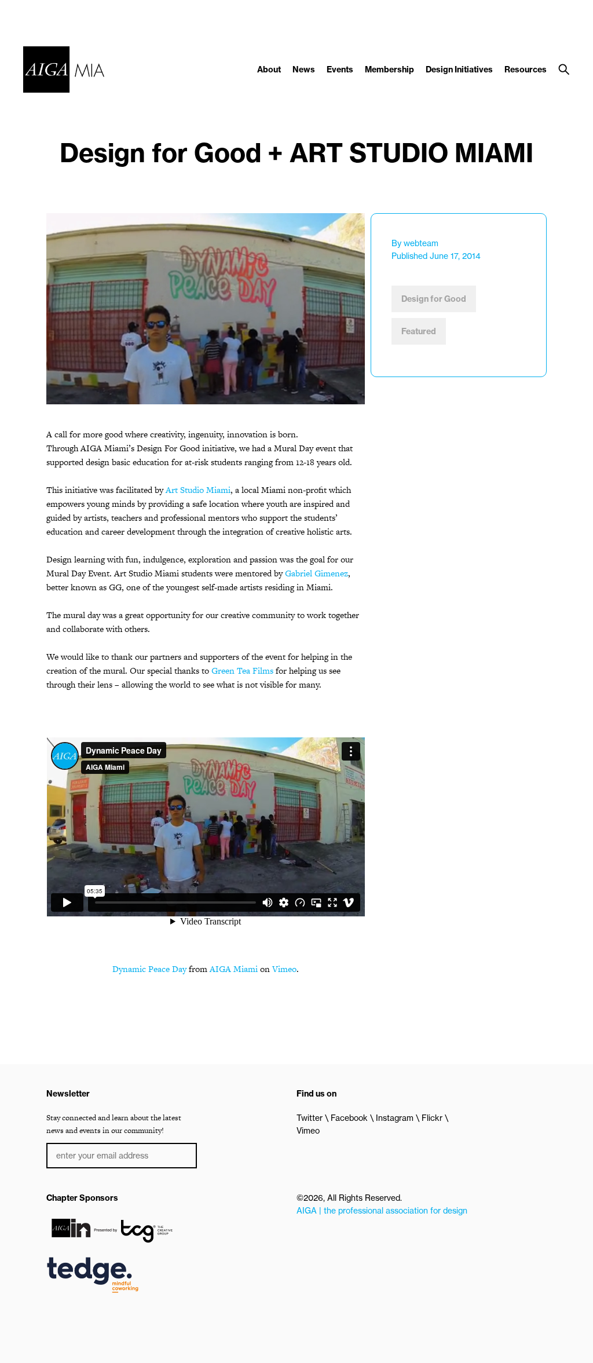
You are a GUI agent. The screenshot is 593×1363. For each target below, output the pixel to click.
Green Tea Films (242, 670)
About (269, 69)
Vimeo (284, 969)
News (303, 69)
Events (340, 69)
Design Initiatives (459, 69)
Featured (418, 331)
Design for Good (433, 299)
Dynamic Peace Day (149, 969)
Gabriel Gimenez (316, 573)
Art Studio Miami (198, 490)
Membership (389, 69)
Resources (525, 69)
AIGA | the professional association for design (381, 1210)
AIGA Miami (234, 969)
